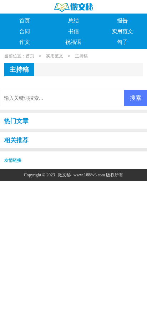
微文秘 (64, 174)
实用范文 (122, 31)
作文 (24, 42)
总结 (73, 21)
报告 (122, 21)
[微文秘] (73, 7)
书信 (73, 31)
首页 (24, 21)
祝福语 (73, 42)
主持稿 (81, 55)
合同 (24, 31)
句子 (122, 42)
